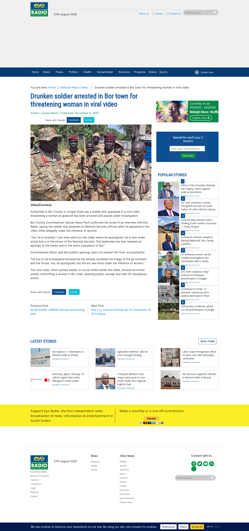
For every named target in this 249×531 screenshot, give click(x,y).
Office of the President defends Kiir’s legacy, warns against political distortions (198, 189)
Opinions (124, 469)
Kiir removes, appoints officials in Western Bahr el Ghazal (199, 375)
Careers (159, 13)
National (95, 461)
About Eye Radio (38, 471)
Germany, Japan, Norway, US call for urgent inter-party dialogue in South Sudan (68, 377)
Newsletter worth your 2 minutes (188, 139)
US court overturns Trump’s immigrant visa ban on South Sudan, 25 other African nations (198, 206)
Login (33, 487)
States (94, 465)
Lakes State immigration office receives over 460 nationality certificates (199, 355)
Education (125, 494)
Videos (152, 72)
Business (124, 72)
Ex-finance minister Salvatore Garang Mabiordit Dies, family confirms (197, 241)
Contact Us (175, 13)
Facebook (74, 120)
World (94, 469)
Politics (73, 72)
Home (35, 72)
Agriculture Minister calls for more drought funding (132, 353)
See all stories (207, 341)
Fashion (124, 477)
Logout (33, 496)
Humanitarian (105, 72)
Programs (140, 72)
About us (144, 13)
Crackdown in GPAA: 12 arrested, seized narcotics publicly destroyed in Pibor (195, 292)
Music (123, 473)
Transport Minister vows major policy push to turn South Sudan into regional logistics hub (131, 379)
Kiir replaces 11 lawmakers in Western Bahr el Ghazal (68, 353)
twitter (88, 120)
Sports (163, 72)
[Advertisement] (124, 43)
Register (34, 492)
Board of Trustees (39, 475)
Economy (124, 490)
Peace (59, 72)
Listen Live (199, 118)
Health (87, 72)
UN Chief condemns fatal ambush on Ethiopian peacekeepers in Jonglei (195, 275)
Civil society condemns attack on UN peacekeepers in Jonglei (197, 308)
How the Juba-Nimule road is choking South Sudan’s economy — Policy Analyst (198, 223)
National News (69, 87)
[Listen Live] (197, 73)
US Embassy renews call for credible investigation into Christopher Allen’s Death (196, 258)
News (46, 72)
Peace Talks (126, 502)
